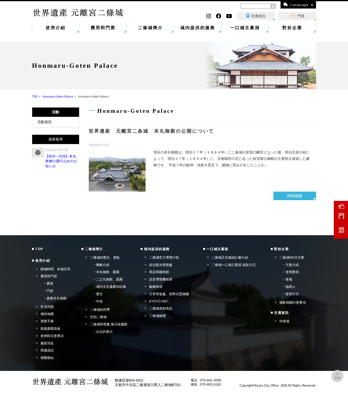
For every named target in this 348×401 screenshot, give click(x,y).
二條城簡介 (150, 27)
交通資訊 (258, 16)
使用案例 (292, 272)
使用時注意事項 (52, 336)
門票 (300, 16)
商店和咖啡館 (159, 272)
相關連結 (47, 358)
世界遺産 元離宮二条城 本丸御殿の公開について (151, 131)
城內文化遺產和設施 (111, 286)
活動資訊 (44, 122)
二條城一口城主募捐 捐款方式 (234, 265)
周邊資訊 (47, 350)
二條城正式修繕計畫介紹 (230, 257)
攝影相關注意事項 (292, 302)
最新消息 (47, 343)
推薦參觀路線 (50, 328)
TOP (35, 96)
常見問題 (47, 307)
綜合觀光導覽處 (160, 265)
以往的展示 (104, 331)
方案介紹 (292, 265)
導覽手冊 (47, 321)
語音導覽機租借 (160, 279)
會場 (289, 279)
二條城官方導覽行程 (164, 257)
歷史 (99, 294)
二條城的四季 (100, 309)
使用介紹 (56, 27)
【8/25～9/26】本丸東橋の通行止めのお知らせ (61, 161)
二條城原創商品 (160, 308)
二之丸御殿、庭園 (109, 279)
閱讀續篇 (294, 196)
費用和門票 (103, 27)
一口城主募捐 (245, 27)
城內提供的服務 (197, 27)
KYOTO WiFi (158, 301)
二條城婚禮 (157, 316)
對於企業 (292, 27)
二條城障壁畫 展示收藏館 (108, 324)
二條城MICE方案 (291, 257)
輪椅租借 (155, 286)
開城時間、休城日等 (55, 269)
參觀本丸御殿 (57, 298)
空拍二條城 (98, 317)
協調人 (290, 286)
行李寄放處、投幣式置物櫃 (169, 294)
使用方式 (292, 294)
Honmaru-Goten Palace (58, 96)
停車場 (284, 321)
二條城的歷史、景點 (105, 257)
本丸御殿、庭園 (107, 272)
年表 (99, 301)
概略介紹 (102, 265)
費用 (50, 283)
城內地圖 (47, 314)
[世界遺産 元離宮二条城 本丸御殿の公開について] (117, 170)
